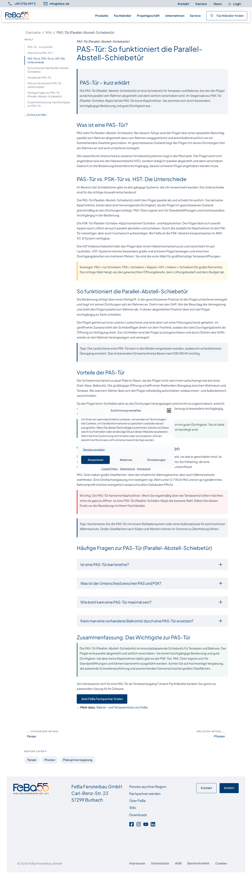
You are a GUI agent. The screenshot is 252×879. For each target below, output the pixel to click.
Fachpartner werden (144, 793)
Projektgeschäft (148, 16)
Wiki (48, 32)
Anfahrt (229, 788)
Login (237, 4)
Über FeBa (137, 800)
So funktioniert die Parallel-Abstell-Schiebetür (48, 69)
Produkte (101, 16)
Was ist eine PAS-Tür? (40, 52)
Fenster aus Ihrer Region (147, 786)
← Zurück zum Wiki (35, 114)
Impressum (144, 468)
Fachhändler (122, 16)
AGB (178, 863)
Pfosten (49, 760)
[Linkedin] (152, 823)
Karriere (201, 4)
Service (195, 16)
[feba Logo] (17, 15)
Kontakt (183, 4)
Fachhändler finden (230, 16)
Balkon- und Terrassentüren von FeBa (122, 707)
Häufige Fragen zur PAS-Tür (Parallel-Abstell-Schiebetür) (44, 94)
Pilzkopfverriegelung (77, 760)
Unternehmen (174, 16)
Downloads (138, 815)
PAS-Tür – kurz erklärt (40, 46)
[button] (169, 410)
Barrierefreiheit (198, 863)
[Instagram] (138, 823)
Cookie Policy (109, 468)
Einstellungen (156, 459)
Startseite (33, 32)
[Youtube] (145, 823)
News (218, 4)
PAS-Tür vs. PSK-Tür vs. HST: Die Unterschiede (46, 60)
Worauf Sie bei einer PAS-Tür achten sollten (44, 84)
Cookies (221, 863)
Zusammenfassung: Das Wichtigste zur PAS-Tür (48, 103)
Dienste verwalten (94, 449)
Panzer (32, 760)
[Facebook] (132, 823)
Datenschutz (127, 468)
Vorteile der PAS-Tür (39, 77)
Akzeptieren (95, 459)
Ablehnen (126, 459)
